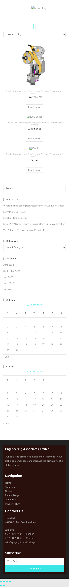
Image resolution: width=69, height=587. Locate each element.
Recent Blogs (12, 495)
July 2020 (8, 277)
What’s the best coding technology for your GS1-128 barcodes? (34, 205)
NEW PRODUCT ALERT (15, 212)
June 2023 (8, 265)
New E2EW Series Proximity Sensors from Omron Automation (34, 224)
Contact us (10, 491)
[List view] (38, 26)
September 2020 (11, 271)
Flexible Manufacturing (15, 218)
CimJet (34, 160)
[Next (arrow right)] (4, 585)
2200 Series (34, 128)
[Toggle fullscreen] (4, 581)
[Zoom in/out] (1, 581)
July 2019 (8, 289)
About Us (10, 487)
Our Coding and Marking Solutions (21, 91)
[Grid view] (31, 26)
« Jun (6, 357)
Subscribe (34, 568)
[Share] (7, 581)
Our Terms (10, 499)
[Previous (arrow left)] (1, 585)
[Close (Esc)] (10, 581)
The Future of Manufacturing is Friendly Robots (26, 230)
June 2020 (8, 283)
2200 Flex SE (34, 97)
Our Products (43, 91)
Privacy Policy (12, 503)
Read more (34, 107)
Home (8, 482)
